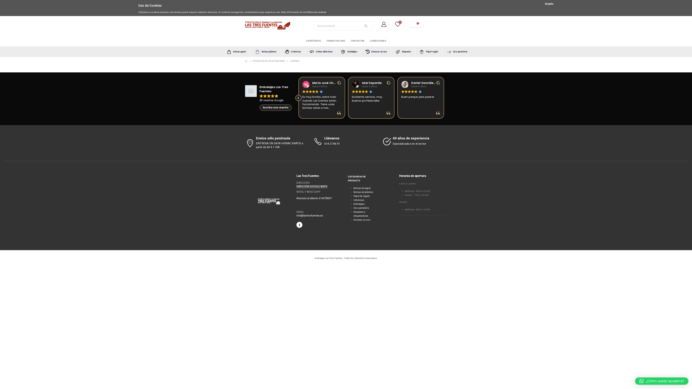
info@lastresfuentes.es (309, 215)
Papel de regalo (362, 196)
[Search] (366, 26)
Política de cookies (316, 12)
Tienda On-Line (335, 40)
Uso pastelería (361, 208)
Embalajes (359, 204)
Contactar (358, 40)
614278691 (325, 198)
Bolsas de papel (362, 188)
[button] (298, 98)
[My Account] (384, 24)
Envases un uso (362, 219)
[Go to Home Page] (246, 61)
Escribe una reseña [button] (276, 107)
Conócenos (313, 40)
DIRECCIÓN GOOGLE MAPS (311, 186)
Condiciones (378, 40)
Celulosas (359, 200)
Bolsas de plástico (363, 192)
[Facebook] (299, 225)
